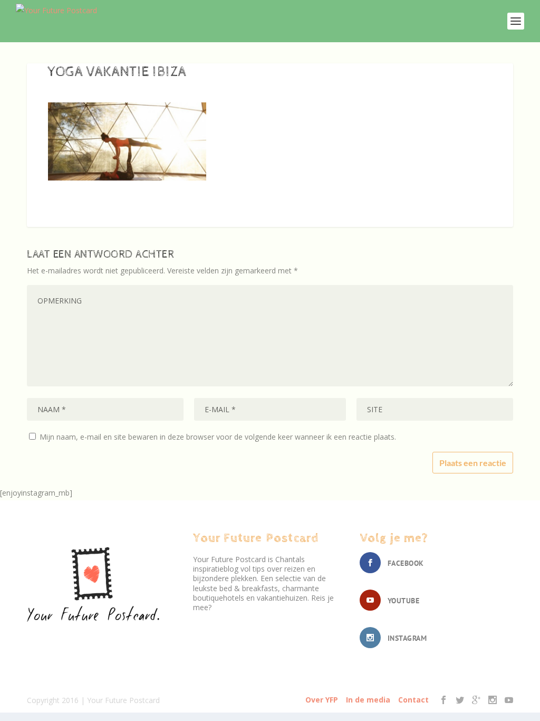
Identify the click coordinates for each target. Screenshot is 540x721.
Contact (413, 700)
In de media (368, 700)
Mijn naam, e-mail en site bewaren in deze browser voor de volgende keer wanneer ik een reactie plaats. (218, 437)
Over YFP (321, 700)
